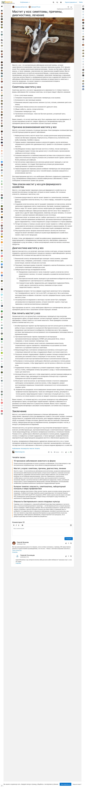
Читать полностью (16, 550)
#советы (37, 448)
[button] (57, 2)
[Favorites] (68, 7)
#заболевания (16, 448)
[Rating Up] (66, 452)
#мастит (32, 448)
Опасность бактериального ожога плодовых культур (37, 501)
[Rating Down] (71, 452)
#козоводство (25, 448)
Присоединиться (65, 784)
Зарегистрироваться (71, 2)
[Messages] (57, 2)
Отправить (69, 538)
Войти (81, 2)
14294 (57, 452)
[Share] (48, 452)
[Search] (53, 2)
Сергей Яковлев (23, 542)
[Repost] (51, 452)
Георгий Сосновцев (27, 555)
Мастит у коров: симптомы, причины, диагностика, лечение (40, 468)
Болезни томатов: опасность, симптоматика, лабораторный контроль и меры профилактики (40, 487)
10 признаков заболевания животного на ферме (35, 461)
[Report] (63, 543)
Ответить (15, 552)
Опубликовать (24, 2)
